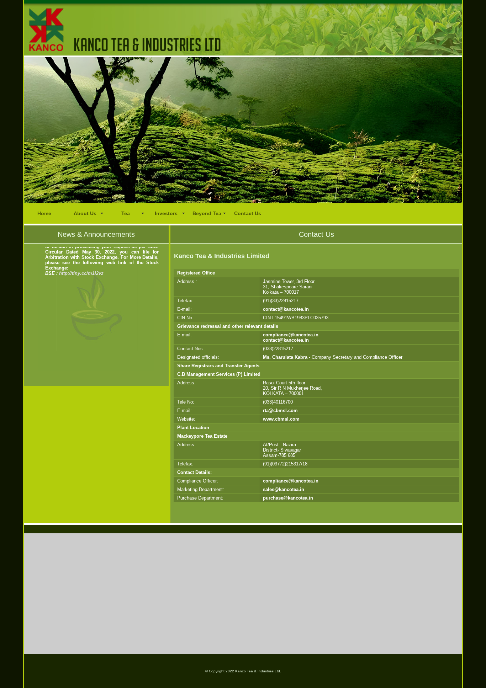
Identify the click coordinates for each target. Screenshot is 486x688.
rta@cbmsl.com (280, 410)
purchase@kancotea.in (288, 498)
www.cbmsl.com (281, 419)
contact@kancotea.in (286, 309)
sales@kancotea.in (283, 489)
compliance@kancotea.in (290, 334)
